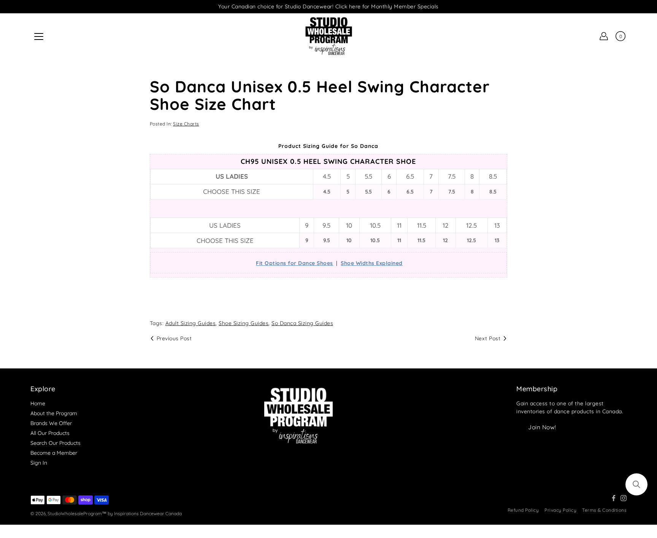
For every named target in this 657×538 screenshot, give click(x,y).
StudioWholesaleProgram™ (77, 513)
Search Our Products (55, 443)
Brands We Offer (51, 423)
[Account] (604, 36)
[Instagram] (623, 498)
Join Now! (542, 427)
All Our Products (50, 433)
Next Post (488, 338)
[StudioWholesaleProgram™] (328, 36)
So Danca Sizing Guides (302, 323)
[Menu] (38, 36)
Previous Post (174, 338)
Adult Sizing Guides (190, 323)
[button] (636, 484)
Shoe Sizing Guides (243, 323)
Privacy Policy (560, 510)
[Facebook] (614, 498)
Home (37, 403)
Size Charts (186, 124)
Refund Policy (523, 510)
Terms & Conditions (604, 510)
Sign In (38, 462)
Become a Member (53, 452)
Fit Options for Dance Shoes (294, 263)
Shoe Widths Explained (372, 263)
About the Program (53, 413)
